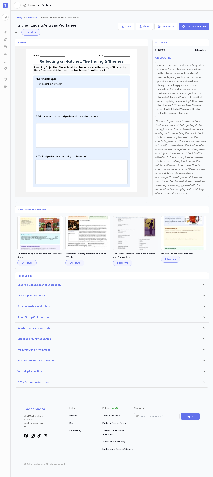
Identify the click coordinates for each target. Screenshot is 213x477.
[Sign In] (5, 17)
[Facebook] (26, 436)
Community (75, 430)
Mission (73, 415)
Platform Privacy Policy (114, 423)
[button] (5, 68)
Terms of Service (111, 415)
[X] (46, 436)
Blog (71, 423)
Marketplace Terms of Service (117, 449)
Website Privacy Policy (113, 441)
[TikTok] (39, 436)
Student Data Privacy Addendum (113, 432)
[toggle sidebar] (17, 5)
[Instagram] (33, 436)
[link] (5, 32)
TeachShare (34, 408)
